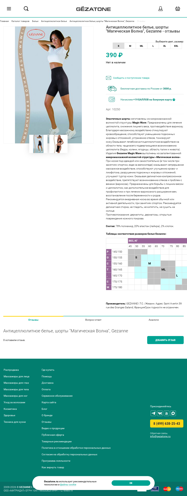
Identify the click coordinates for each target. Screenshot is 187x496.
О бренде (47, 415)
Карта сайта (49, 402)
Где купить (48, 369)
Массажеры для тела (16, 389)
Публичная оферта (53, 434)
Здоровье (9, 415)
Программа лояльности (56, 460)
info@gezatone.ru (160, 436)
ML (141, 46)
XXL (176, 46)
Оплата (46, 389)
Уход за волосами (14, 402)
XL (164, 46)
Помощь (47, 376)
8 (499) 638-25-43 (166, 423)
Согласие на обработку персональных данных (69, 454)
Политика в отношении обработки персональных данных (76, 447)
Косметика (10, 408)
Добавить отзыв (165, 340)
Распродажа (11, 369)
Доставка (48, 382)
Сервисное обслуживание (57, 395)
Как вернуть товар (53, 467)
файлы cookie (68, 484)
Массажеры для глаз (16, 382)
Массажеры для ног (16, 395)
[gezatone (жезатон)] (93, 8)
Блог (44, 408)
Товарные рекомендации (57, 441)
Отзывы (33, 319)
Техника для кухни (15, 421)
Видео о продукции (53, 428)
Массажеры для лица (16, 376)
